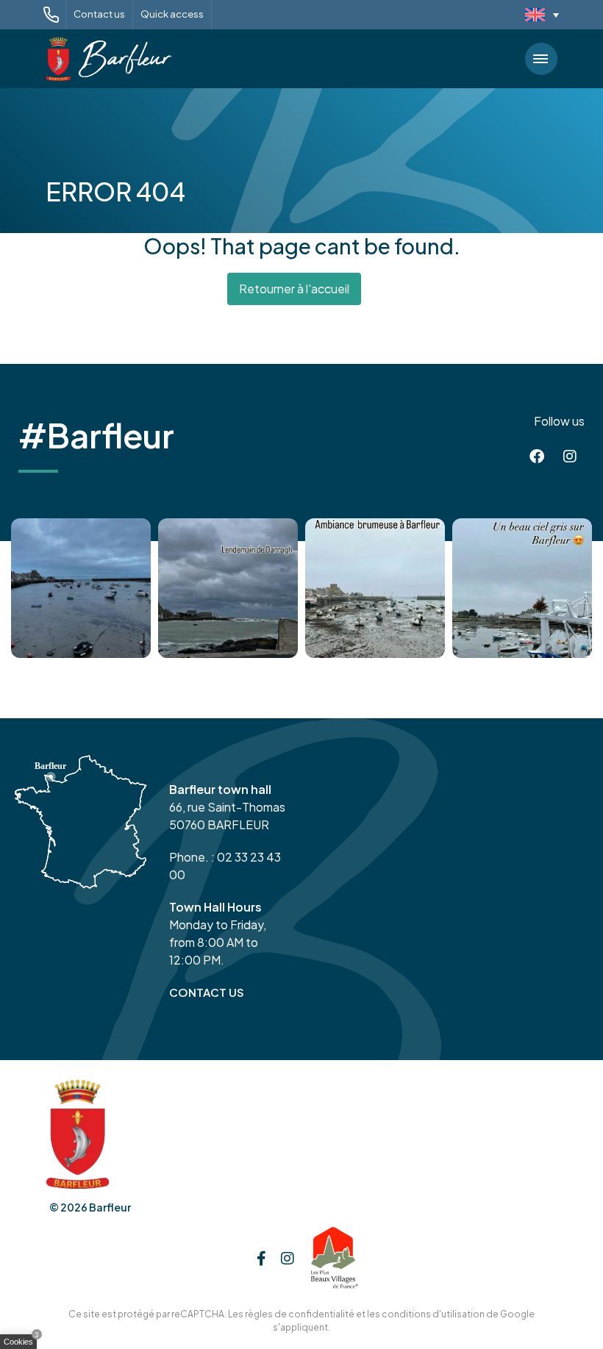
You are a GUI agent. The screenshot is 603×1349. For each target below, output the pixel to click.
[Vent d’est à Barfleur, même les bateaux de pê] (228, 588)
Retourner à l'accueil (294, 288)
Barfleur (110, 1207)
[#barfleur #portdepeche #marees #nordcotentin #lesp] (522, 588)
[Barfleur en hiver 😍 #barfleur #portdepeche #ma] (81, 588)
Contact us (99, 14)
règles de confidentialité (299, 1314)
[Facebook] (537, 456)
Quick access (172, 14)
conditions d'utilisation (433, 1314)
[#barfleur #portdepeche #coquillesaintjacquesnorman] (375, 588)
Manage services (22, 1344)
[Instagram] (570, 456)
